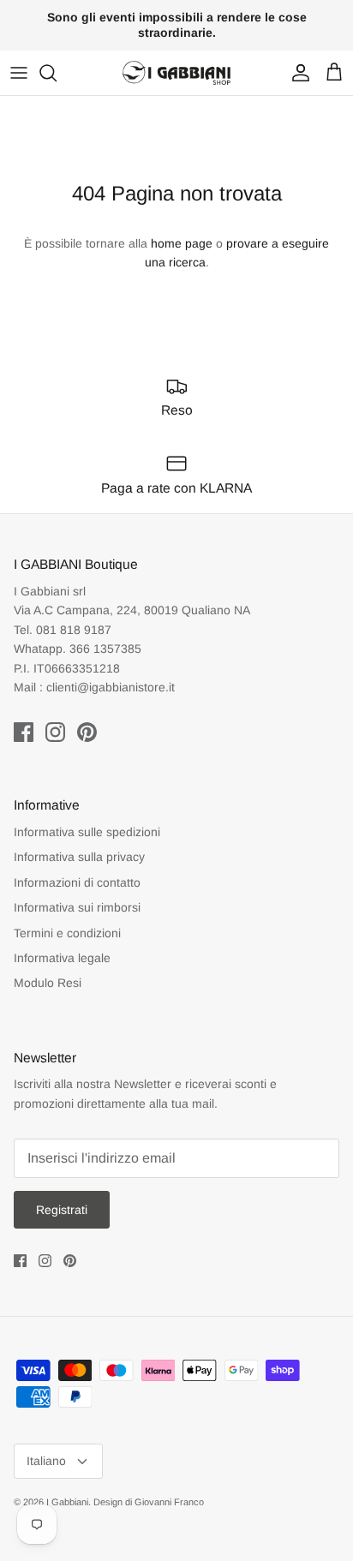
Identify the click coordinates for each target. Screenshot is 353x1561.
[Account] (296, 73)
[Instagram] (55, 732)
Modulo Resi (47, 983)
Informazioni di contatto (77, 882)
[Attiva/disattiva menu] (19, 73)
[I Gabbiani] (176, 73)
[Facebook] (23, 732)
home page (181, 243)
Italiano (46, 1461)
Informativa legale (62, 958)
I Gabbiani (67, 1502)
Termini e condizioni (67, 933)
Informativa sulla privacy (79, 857)
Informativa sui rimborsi (77, 907)
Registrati (61, 1210)
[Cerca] (56, 73)
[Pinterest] (87, 732)
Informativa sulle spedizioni (87, 832)
